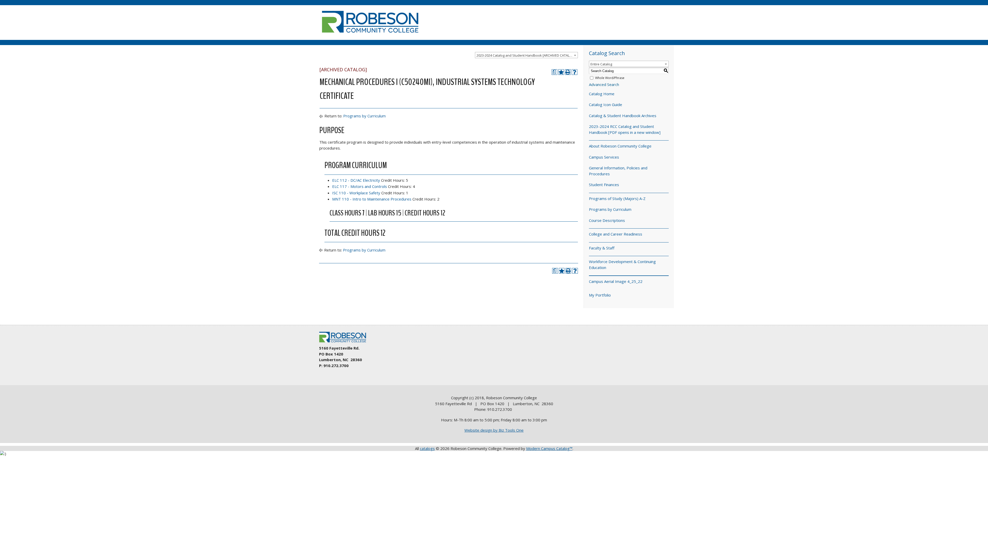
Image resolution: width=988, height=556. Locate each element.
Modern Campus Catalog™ (549, 448)
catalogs (427, 448)
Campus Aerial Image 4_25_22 (615, 281)
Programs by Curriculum (364, 115)
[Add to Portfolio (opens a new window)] (561, 72)
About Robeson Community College (620, 146)
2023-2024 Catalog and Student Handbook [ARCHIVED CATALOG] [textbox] (526, 55)
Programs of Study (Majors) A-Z (617, 198)
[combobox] (526, 55)
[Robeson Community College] (370, 34)
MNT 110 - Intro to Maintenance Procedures (371, 199)
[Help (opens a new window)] (574, 72)
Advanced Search (604, 84)
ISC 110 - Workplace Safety (356, 192)
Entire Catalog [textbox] (601, 64)
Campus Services (604, 157)
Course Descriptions (607, 220)
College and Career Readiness (615, 234)
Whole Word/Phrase (609, 78)
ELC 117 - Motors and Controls (359, 186)
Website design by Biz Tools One (494, 430)
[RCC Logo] (345, 342)
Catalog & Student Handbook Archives (622, 115)
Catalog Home (601, 93)
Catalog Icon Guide (605, 104)
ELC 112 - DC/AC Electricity (356, 180)
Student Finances (604, 184)
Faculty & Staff (601, 247)
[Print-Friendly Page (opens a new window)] (568, 72)
